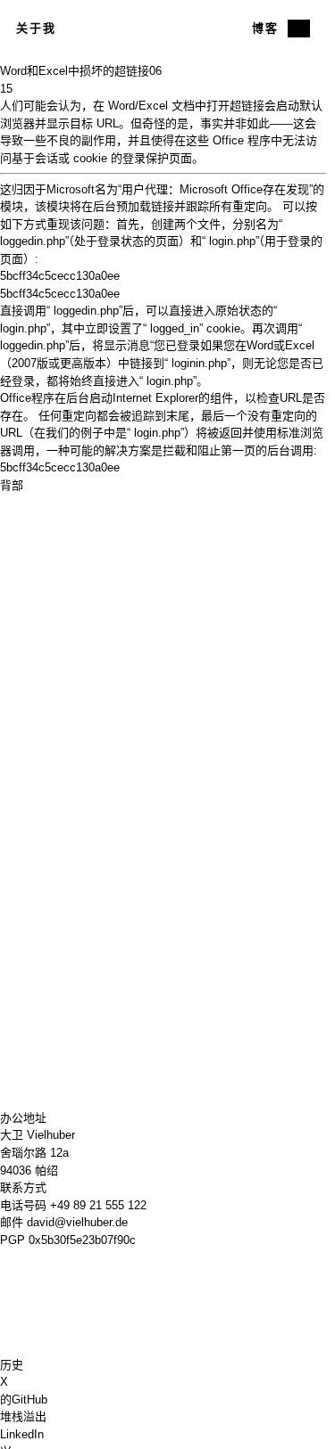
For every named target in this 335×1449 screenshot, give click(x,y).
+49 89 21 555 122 (98, 1205)
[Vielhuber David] (163, 28)
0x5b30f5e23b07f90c (82, 1240)
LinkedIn (22, 1434)
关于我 (36, 28)
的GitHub (23, 1399)
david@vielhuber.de (77, 1222)
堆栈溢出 (23, 1416)
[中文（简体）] (299, 28)
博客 (265, 28)
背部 (11, 485)
